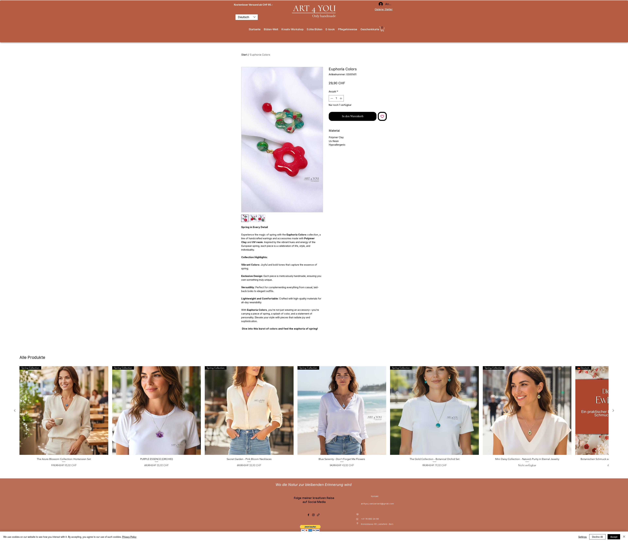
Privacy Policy (129, 536)
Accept (613, 536)
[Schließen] (624, 536)
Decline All (597, 536)
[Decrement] (331, 98)
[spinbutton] (336, 98)
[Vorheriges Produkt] (15, 410)
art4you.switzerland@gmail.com (377, 503)
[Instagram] (313, 514)
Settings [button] (582, 536)
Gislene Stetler (384, 9)
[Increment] (341, 98)
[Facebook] (308, 514)
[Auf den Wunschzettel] (382, 116)
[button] (382, 28)
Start (244, 54)
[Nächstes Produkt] (613, 410)
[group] (314, 418)
